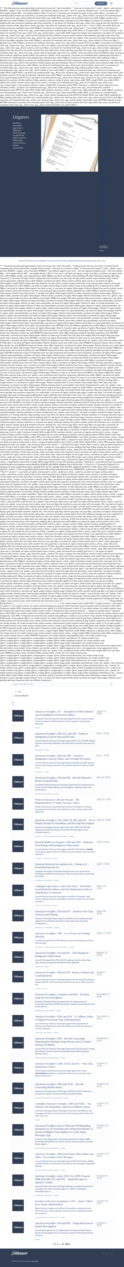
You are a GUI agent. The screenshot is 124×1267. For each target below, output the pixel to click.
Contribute (101, 3)
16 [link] (63, 1244)
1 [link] (53, 1244)
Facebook (107, 1253)
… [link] (60, 1244)
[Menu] (111, 3)
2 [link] (55, 1244)
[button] (20, 695)
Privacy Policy (35, 1261)
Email (111, 1253)
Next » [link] (67, 1244)
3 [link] (57, 1244)
